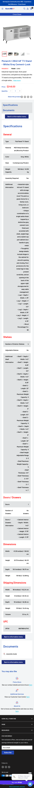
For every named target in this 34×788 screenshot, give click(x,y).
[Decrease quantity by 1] (10, 91)
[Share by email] (31, 96)
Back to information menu (16, 116)
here (30, 685)
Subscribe (8, 752)
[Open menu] (2, 8)
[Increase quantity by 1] (20, 91)
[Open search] (24, 9)
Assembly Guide (11, 654)
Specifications (10, 105)
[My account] (27, 9)
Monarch (5, 68)
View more (17, 80)
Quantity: (5, 91)
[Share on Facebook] (22, 96)
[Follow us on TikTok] (9, 767)
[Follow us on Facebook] (3, 767)
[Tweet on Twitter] (28, 96)
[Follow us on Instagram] (6, 767)
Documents (8, 110)
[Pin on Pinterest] (25, 96)
